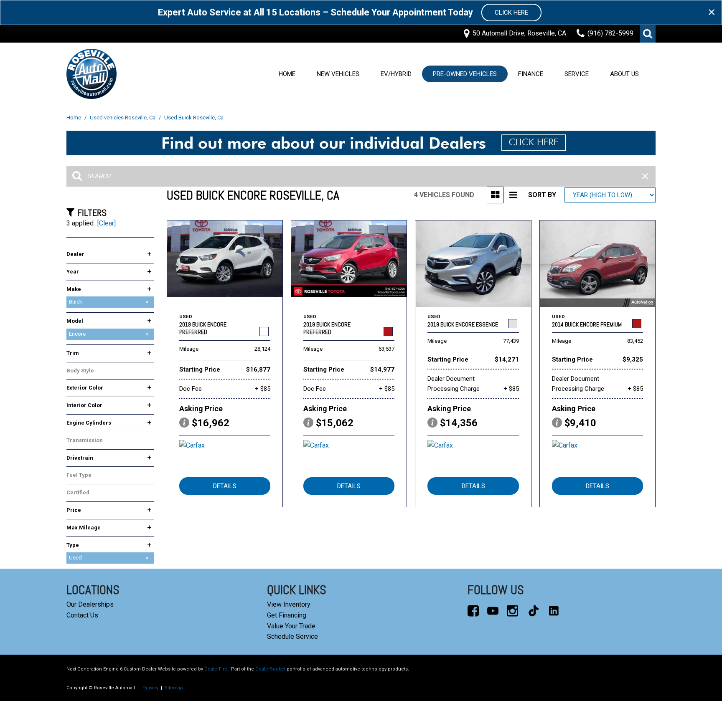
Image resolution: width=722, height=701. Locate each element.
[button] (648, 34)
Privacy (150, 688)
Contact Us (82, 615)
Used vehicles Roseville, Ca (123, 117)
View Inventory (288, 604)
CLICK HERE (511, 12)
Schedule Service (292, 636)
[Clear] (106, 223)
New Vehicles (338, 74)
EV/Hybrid (396, 74)
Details (224, 486)
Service (576, 74)
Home (287, 74)
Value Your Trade (291, 626)
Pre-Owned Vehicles (465, 74)
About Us (624, 74)
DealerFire (215, 669)
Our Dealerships (90, 604)
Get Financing (286, 615)
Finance (530, 74)
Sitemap (174, 688)
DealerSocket (270, 669)
